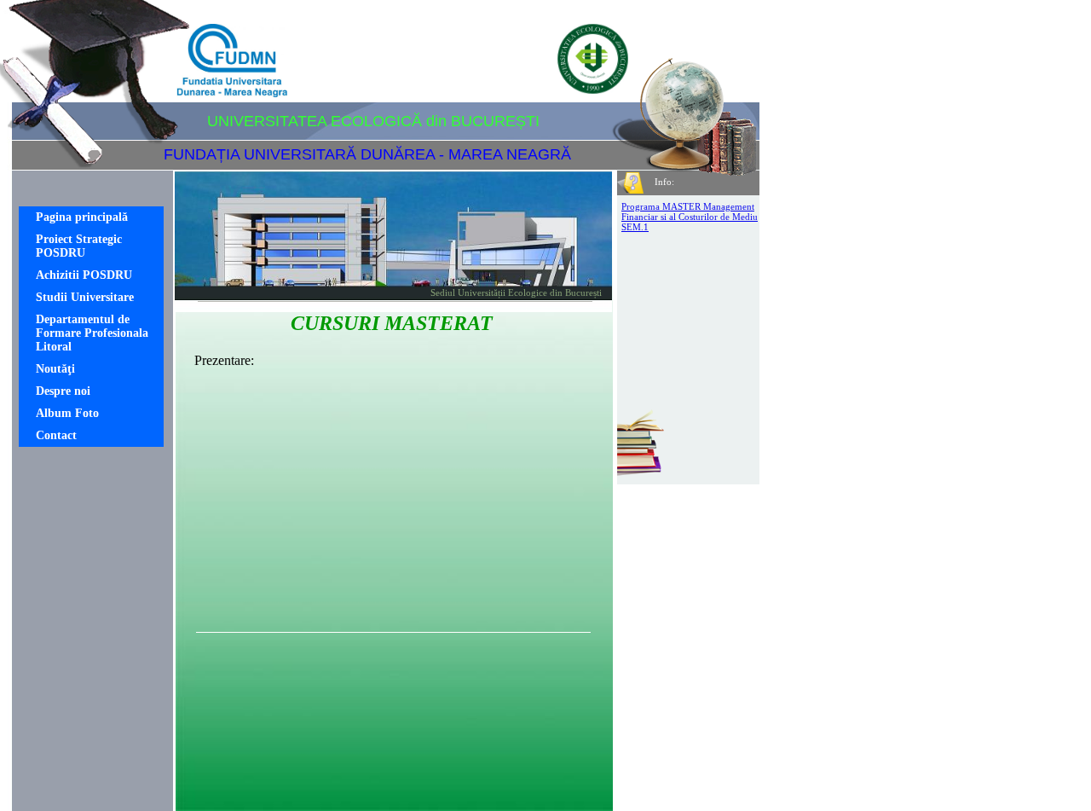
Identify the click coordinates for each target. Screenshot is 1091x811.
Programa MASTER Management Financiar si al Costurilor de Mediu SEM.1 (689, 216)
